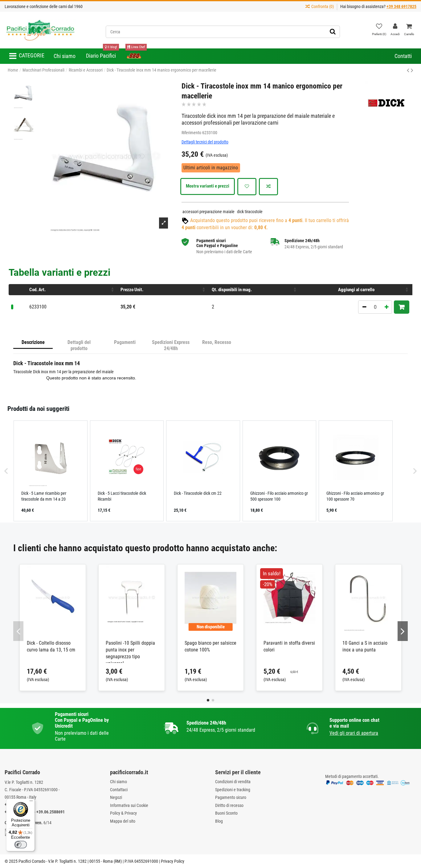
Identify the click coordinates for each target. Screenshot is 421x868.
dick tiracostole (250, 211)
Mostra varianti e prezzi (207, 186)
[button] (27, 56)
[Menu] (31, 802)
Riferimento (191, 132)
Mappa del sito (122, 821)
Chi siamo (118, 781)
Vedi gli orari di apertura (353, 733)
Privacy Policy (172, 861)
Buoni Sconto (226, 813)
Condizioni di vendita (233, 781)
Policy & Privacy (123, 813)
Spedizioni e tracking (232, 789)
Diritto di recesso (229, 805)
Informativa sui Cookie (129, 805)
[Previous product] (409, 70)
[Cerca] (332, 32)
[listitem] (51, 470)
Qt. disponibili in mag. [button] (232, 289)
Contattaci (119, 789)
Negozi (116, 797)
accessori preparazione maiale (208, 211)
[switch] (20, 844)
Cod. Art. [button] (37, 289)
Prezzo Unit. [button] (132, 289)
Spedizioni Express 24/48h (171, 345)
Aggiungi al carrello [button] (356, 289)
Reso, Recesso (216, 342)
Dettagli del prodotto (79, 345)
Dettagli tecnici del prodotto (205, 141)
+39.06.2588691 (50, 811)
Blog (219, 821)
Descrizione (33, 342)
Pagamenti (125, 342)
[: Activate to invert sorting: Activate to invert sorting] (18, 289)
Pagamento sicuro (230, 797)
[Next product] (412, 70)
